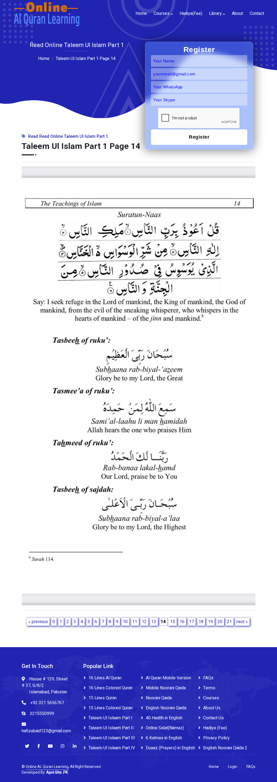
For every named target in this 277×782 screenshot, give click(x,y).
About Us (211, 708)
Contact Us (213, 718)
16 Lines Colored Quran (110, 688)
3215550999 (42, 713)
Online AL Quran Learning (47, 767)
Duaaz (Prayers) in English (170, 748)
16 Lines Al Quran (104, 678)
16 (182, 622)
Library (215, 13)
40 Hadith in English (164, 718)
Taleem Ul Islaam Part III (111, 738)
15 (172, 622)
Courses (162, 13)
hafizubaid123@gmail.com (46, 731)
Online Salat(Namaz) (165, 728)
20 (219, 622)
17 (191, 622)
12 (144, 622)
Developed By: (45, 772)
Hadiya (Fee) (215, 728)
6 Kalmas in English (164, 738)
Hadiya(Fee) (191, 13)
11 (134, 622)
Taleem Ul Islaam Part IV (111, 748)
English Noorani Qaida (166, 708)
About (237, 13)
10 (125, 622)
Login (232, 767)
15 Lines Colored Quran (110, 708)
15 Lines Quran (102, 698)
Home (141, 13)
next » (242, 622)
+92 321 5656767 (47, 703)
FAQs (208, 678)
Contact (257, 13)
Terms (209, 688)
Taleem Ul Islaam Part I (110, 718)
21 (229, 622)
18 (201, 622)
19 (210, 622)
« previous (38, 622)
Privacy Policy (216, 738)
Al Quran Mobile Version (168, 678)
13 (153, 622)
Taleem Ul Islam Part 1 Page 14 (86, 58)
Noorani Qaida (159, 698)
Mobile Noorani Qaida (166, 688)
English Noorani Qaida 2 (225, 748)
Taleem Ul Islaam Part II (111, 728)
